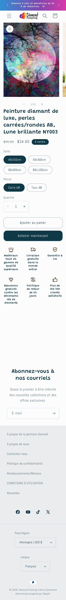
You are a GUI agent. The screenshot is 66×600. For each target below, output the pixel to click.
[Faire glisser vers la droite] (42, 104)
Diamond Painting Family (32, 589)
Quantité (9, 197)
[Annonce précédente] (7, 5)
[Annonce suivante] (59, 5)
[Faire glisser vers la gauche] (24, 104)
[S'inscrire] (54, 413)
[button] (9, 16)
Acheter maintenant (33, 236)
